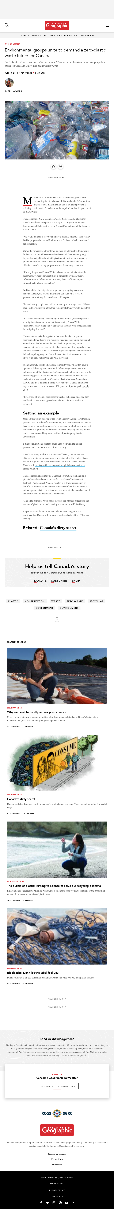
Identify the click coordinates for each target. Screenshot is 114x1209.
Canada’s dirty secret (58, 527)
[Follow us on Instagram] (53, 1202)
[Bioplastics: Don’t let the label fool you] (57, 948)
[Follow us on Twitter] (47, 1202)
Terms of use (57, 1183)
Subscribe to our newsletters (57, 1086)
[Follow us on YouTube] (66, 1202)
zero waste (75, 601)
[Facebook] (53, 166)
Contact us (57, 1196)
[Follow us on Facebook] (41, 1202)
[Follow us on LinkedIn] (73, 1202)
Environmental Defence (34, 225)
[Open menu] (107, 25)
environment (69, 608)
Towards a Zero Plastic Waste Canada (57, 218)
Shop (76, 580)
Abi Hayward (15, 91)
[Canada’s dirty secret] (57, 776)
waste (55, 601)
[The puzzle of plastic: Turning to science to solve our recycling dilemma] (57, 863)
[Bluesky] (60, 166)
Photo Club (57, 1159)
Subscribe (59, 580)
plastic (13, 601)
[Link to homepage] (57, 25)
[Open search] (7, 25)
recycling (96, 601)
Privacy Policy (57, 1190)
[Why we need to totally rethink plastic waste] (57, 689)
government (44, 608)
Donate (40, 580)
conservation (35, 601)
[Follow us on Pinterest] (60, 1202)
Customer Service (57, 1153)
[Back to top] (57, 619)
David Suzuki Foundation (62, 225)
